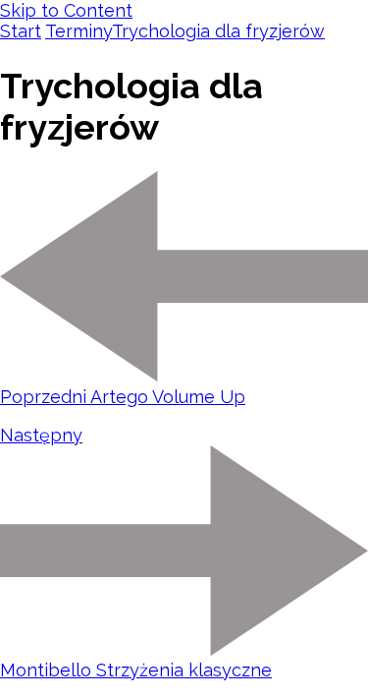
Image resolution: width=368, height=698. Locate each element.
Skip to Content (66, 10)
